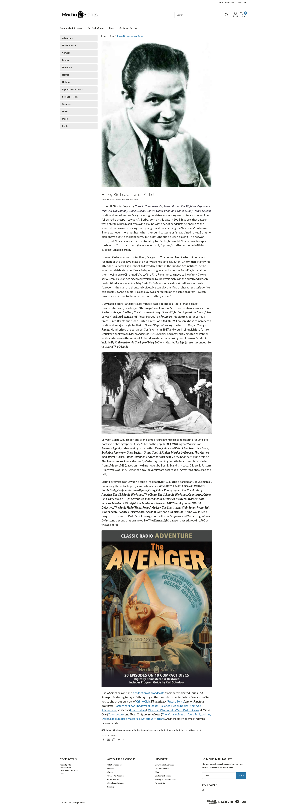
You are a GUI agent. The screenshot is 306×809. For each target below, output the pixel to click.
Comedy (66, 52)
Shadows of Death (147, 705)
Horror (65, 74)
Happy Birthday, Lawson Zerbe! (130, 36)
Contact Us (160, 783)
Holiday (66, 82)
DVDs (65, 111)
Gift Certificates (227, 2)
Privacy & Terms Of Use (165, 779)
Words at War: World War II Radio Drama (173, 710)
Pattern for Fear (125, 705)
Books (65, 126)
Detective (67, 67)
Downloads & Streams (71, 28)
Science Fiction (70, 96)
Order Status (113, 779)
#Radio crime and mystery (145, 730)
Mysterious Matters (151, 718)
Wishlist (242, 2)
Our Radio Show (95, 28)
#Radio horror (181, 730)
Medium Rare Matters (124, 718)
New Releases (69, 45)
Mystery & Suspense (72, 89)
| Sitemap (81, 802)
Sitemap (110, 787)
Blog (111, 28)
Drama (65, 60)
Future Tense (176, 701)
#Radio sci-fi (195, 730)
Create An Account (115, 776)
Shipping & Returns (115, 783)
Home (103, 36)
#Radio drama (166, 730)
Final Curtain (138, 710)
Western (66, 104)
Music (65, 118)
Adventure (67, 38)
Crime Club (143, 701)
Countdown (115, 714)
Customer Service (128, 28)
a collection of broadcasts (148, 693)
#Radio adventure (122, 730)
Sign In (110, 772)
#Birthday (106, 730)
